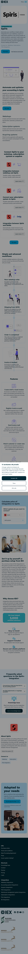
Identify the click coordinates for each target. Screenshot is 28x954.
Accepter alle (14, 478)
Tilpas (14, 483)
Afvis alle (14, 488)
